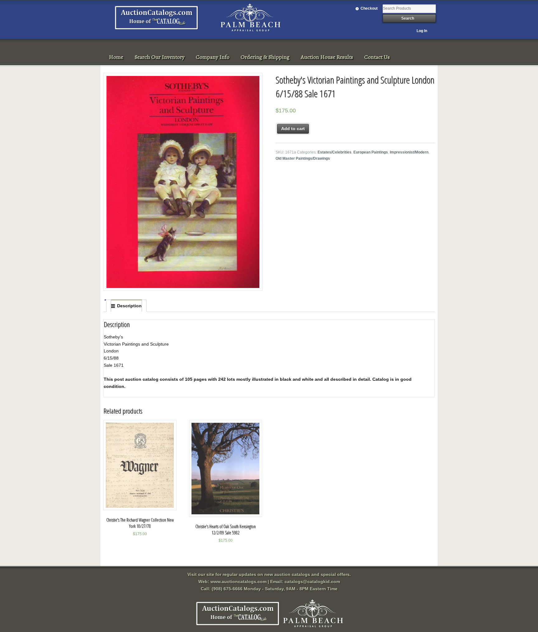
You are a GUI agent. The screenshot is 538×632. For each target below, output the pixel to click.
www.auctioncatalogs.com (238, 581)
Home (116, 57)
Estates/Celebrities (335, 152)
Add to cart (293, 128)
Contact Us (377, 57)
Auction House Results (327, 57)
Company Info (212, 57)
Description (129, 305)
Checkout (369, 8)
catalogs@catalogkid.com (312, 581)
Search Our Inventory (159, 57)
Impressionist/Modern (409, 152)
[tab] (126, 305)
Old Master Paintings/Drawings (303, 158)
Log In (422, 31)
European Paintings (370, 152)
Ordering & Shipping (265, 57)
